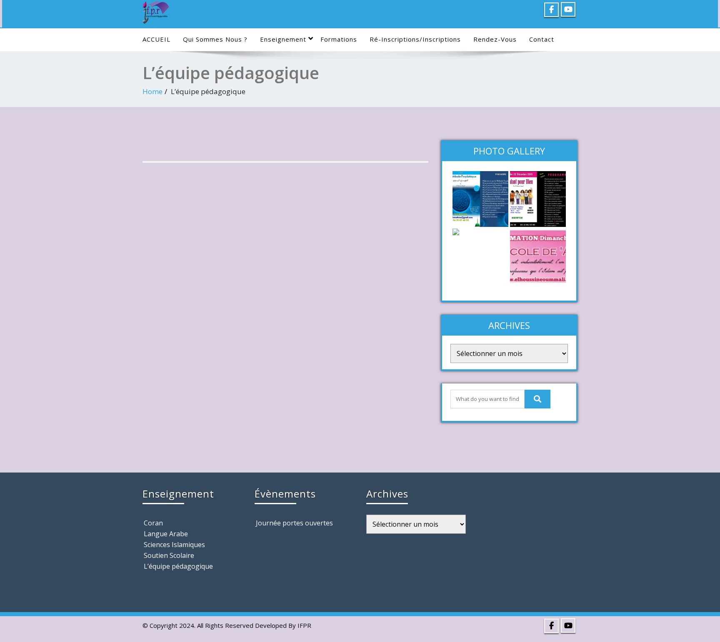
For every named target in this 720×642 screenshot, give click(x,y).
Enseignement (283, 39)
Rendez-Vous (495, 39)
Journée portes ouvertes (294, 523)
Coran (153, 523)
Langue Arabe (166, 533)
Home (152, 91)
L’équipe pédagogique (178, 566)
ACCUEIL (156, 39)
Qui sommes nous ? (215, 39)
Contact (541, 39)
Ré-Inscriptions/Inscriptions (415, 39)
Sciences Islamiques (174, 544)
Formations (338, 39)
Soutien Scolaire (169, 555)
